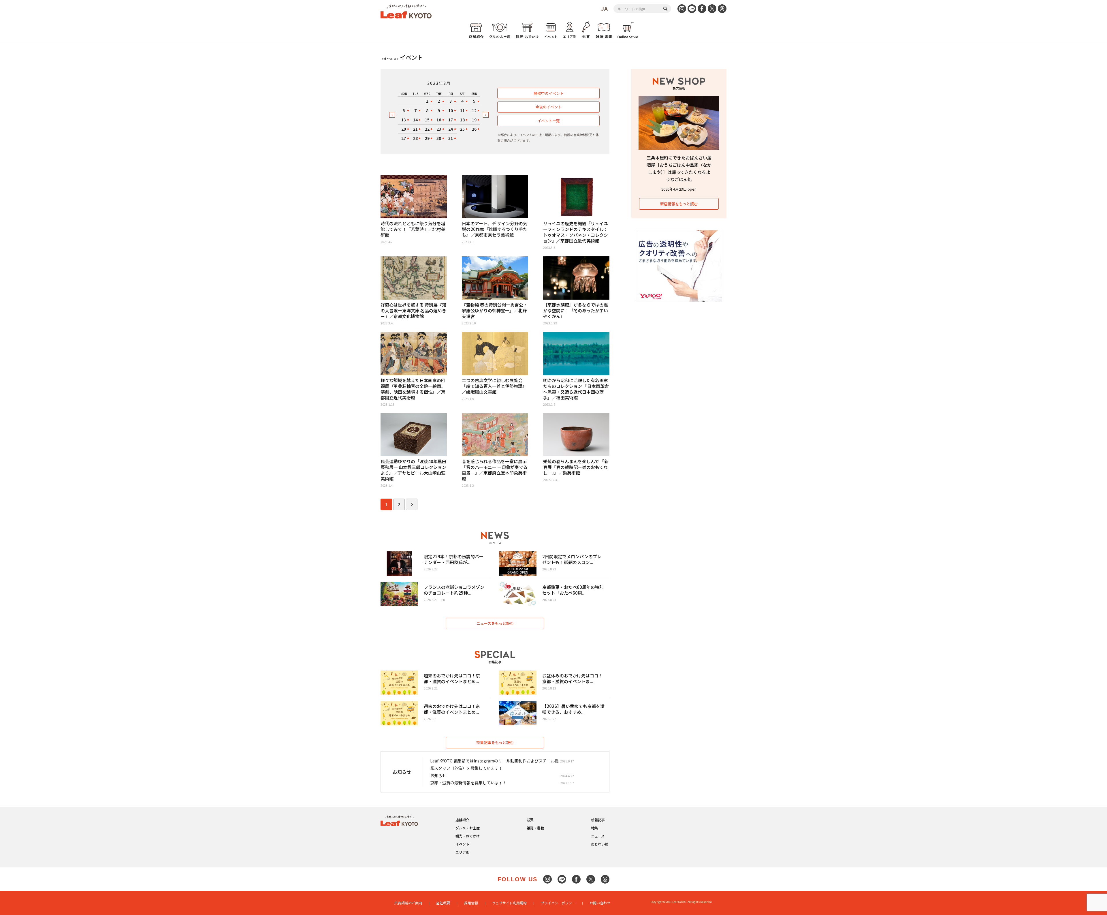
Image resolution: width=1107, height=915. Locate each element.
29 (427, 138)
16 (438, 120)
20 (403, 129)
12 (474, 110)
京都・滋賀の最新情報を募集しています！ (468, 783)
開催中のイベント (549, 93)
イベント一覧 (548, 120)
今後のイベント (548, 107)
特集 (594, 827)
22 (427, 129)
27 (403, 138)
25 (462, 129)
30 (438, 138)
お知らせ (438, 775)
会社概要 (443, 902)
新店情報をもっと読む (679, 203)
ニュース (598, 835)
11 (462, 110)
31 (450, 138)
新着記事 (598, 819)
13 (403, 120)
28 (415, 138)
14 (415, 120)
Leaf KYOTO (388, 59)
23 (438, 129)
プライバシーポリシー (558, 902)
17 (450, 120)
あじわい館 (599, 843)
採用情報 (471, 902)
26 (474, 129)
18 (462, 120)
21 (415, 129)
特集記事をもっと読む (495, 742)
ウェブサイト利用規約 (509, 902)
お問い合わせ (600, 902)
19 (474, 120)
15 (427, 120)
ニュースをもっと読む (495, 623)
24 (450, 129)
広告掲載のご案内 (408, 902)
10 (450, 110)
